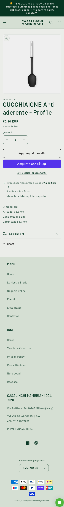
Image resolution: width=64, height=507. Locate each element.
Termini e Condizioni (20, 348)
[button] (5, 22)
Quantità (7, 132)
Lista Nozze (14, 307)
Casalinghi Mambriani (30, 501)
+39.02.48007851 (23, 416)
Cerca (10, 340)
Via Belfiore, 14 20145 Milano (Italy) (30, 408)
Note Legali (14, 373)
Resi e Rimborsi (16, 365)
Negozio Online (16, 290)
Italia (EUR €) (30, 468)
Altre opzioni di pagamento (32, 172)
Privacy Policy (16, 356)
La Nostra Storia (17, 282)
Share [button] (10, 243)
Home (10, 274)
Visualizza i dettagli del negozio (26, 196)
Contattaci (13, 316)
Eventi (11, 299)
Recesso (12, 381)
